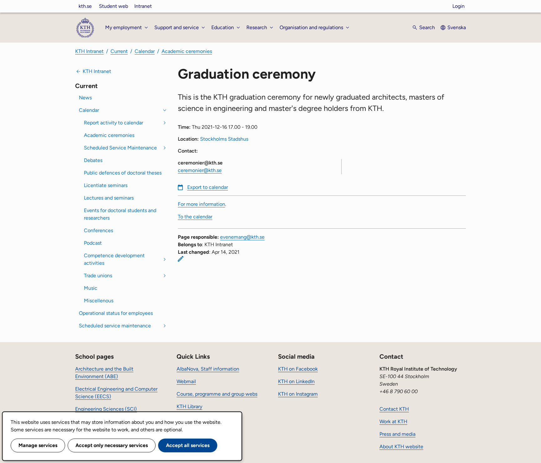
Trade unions (98, 275)
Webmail (186, 381)
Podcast (93, 243)
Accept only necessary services (111, 445)
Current (119, 51)
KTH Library (189, 406)
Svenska (456, 27)
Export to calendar (207, 187)
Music (90, 288)
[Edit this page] (180, 259)
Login (458, 6)
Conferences (98, 230)
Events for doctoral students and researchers (120, 214)
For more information (201, 204)
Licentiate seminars (105, 185)
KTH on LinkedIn (296, 381)
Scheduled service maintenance (115, 326)
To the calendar (195, 217)
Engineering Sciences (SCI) (106, 409)
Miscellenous (98, 301)
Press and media (397, 434)
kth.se (85, 6)
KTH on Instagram (298, 394)
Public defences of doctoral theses (123, 173)
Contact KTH (394, 409)
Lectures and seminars (109, 198)
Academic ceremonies (187, 51)
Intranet (143, 6)
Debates (93, 160)
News (85, 98)
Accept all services (187, 445)
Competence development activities (114, 259)
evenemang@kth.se (242, 237)
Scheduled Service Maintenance (120, 148)
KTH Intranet (89, 51)
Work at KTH (393, 421)
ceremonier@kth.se (200, 170)
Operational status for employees (116, 313)
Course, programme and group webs (217, 394)
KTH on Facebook (298, 369)
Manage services (37, 445)
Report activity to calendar (113, 123)
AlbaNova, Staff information (208, 369)
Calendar (145, 51)
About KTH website (401, 447)
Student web (113, 6)
